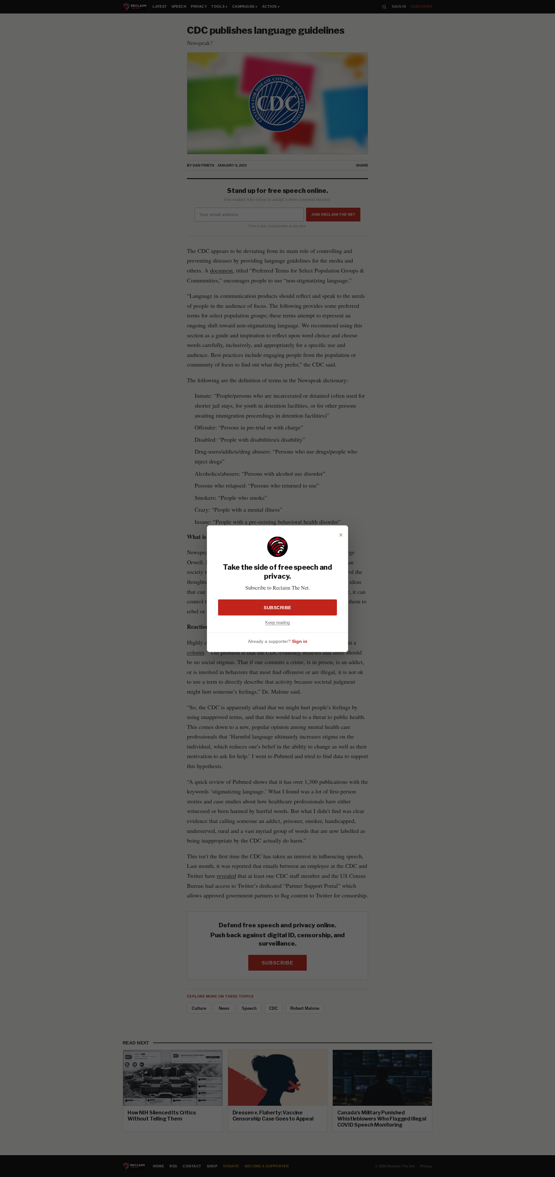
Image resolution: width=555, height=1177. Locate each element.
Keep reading (277, 621)
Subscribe (277, 607)
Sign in (299, 641)
